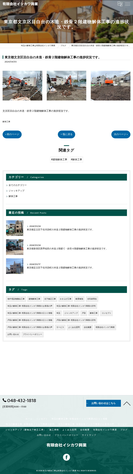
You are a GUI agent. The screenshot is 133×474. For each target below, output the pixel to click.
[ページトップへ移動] (126, 403)
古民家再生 (92, 299)
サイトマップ (89, 435)
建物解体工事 (34, 299)
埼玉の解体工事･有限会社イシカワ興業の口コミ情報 (29, 313)
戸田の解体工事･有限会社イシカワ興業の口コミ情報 (29, 320)
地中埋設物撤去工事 (16, 299)
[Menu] (127, 4)
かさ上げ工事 (65, 299)
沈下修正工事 (50, 299)
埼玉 (58, 313)
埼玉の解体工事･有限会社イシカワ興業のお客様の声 (29, 306)
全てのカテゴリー (18, 185)
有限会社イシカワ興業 (105, 327)
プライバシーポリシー (32, 334)
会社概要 (87, 327)
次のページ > (121, 134)
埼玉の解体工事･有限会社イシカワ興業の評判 (76, 306)
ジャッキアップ (16, 191)
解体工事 (6, 121)
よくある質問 (74, 327)
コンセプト (106, 313)
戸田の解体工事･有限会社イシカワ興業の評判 (76, 320)
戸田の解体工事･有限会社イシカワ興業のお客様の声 (29, 327)
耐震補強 (79, 299)
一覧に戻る (66, 134)
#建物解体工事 (59, 160)
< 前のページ (12, 134)
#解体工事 (76, 160)
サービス (60, 327)
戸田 (84, 313)
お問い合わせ (13, 334)
